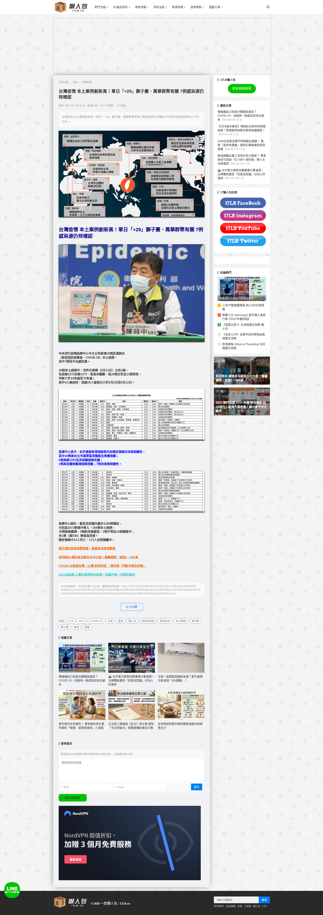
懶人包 (132, 620)
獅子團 (65, 627)
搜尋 (264, 899)
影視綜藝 (177, 7)
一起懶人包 (108, 903)
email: (120, 787)
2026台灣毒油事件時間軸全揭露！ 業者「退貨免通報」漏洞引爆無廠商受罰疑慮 (241, 145)
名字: (66, 787)
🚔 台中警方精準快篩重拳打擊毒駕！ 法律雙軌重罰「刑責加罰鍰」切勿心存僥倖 (131, 680)
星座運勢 (231, 906)
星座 (239, 906)
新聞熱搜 (87, 82)
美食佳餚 (140, 7)
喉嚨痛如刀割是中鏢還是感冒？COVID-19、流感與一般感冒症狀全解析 (82, 680)
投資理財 (196, 7)
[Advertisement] (162, 46)
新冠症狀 (165, 620)
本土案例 (181, 620)
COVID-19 (96, 620)
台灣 (110, 620)
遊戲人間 (214, 7)
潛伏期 (195, 620)
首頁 (75, 82)
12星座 (247, 906)
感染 (120, 620)
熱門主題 (100, 7)
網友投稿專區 (73, 797)
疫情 (76, 627)
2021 (82, 620)
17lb (71, 620)
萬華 (87, 627)
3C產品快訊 (120, 7)
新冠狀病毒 (148, 620)
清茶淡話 (159, 7)
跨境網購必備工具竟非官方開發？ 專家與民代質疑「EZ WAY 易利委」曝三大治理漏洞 (242, 159)
